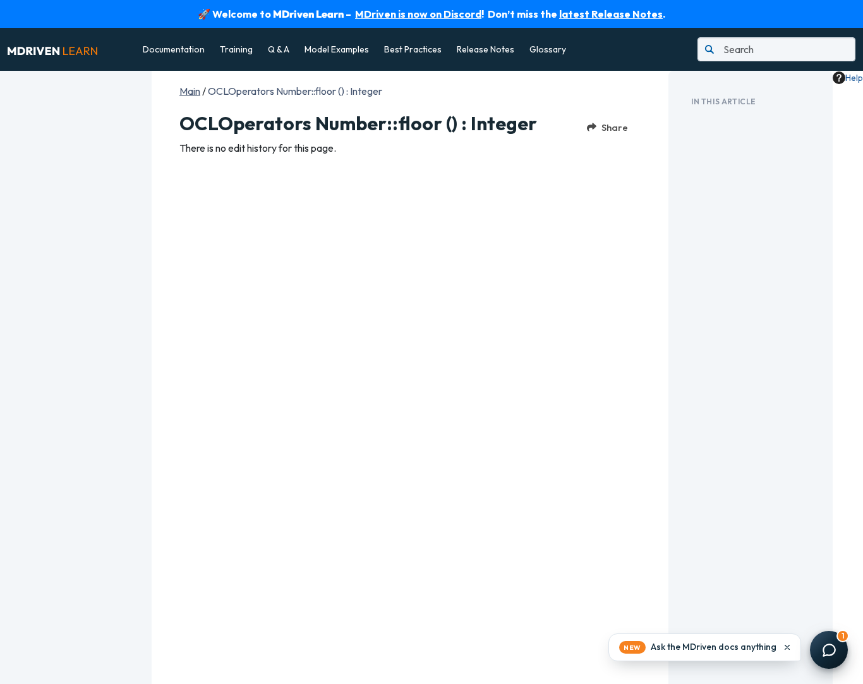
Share (614, 127)
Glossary (547, 49)
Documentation (174, 49)
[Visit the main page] (52, 49)
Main (189, 91)
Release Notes (485, 49)
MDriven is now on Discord (418, 14)
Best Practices (413, 49)
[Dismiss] (787, 647)
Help (854, 77)
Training (236, 49)
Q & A (278, 49)
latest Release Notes (611, 14)
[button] (704, 647)
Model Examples (337, 49)
